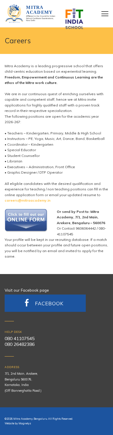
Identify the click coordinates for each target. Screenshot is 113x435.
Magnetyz (25, 423)
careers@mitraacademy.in (27, 200)
